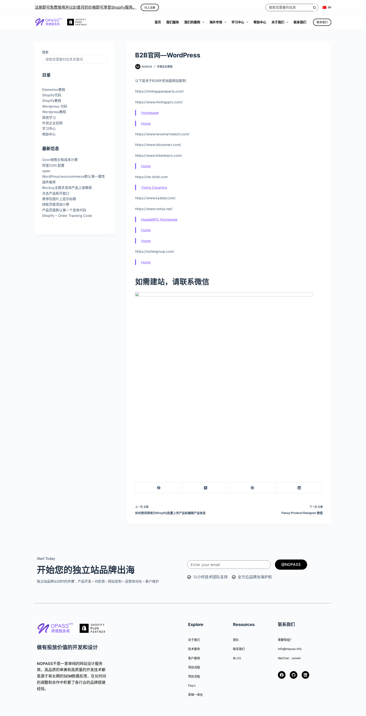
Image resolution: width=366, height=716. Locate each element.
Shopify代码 (51, 95)
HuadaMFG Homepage (159, 219)
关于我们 (278, 22)
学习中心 (238, 22)
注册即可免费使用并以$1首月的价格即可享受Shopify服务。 (85, 7)
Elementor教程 (53, 89)
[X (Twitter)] (205, 487)
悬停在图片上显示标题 (59, 199)
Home (146, 123)
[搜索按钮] (314, 7)
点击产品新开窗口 (55, 193)
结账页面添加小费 (55, 204)
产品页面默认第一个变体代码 (64, 210)
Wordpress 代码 (54, 106)
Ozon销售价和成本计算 (60, 160)
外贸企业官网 (164, 66)
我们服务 (172, 22)
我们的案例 (192, 22)
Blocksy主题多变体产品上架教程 (67, 188)
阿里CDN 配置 (53, 165)
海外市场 (215, 22)
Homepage (150, 113)
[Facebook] (158, 487)
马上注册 (149, 7)
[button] (327, 7)
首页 (158, 22)
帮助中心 (260, 22)
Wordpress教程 (54, 112)
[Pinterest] (252, 487)
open (46, 171)
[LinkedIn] (299, 487)
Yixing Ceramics (154, 187)
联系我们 (300, 22)
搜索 (45, 52)
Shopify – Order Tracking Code (67, 215)
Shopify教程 (51, 101)
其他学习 (49, 117)
